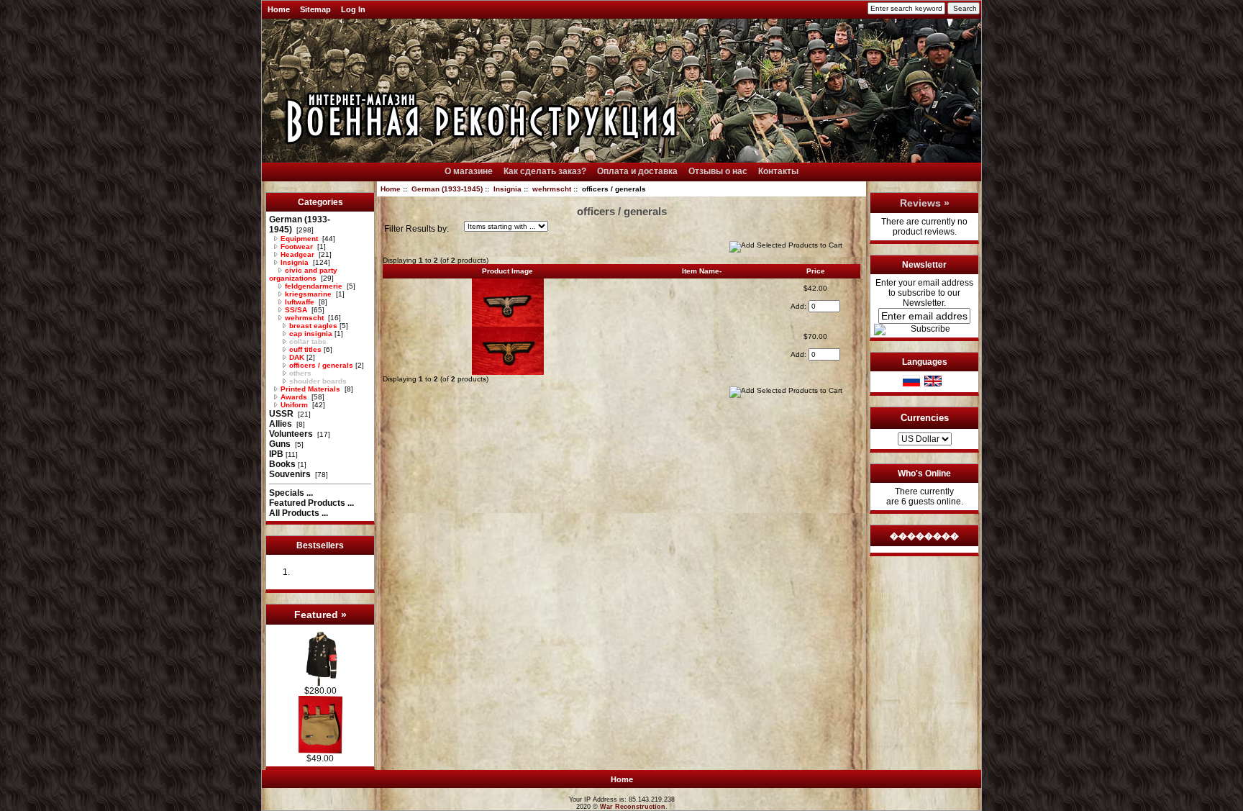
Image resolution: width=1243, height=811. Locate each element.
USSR (282, 414)
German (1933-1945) (447, 189)
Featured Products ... (311, 503)
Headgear (297, 254)
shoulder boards (317, 381)
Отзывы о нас (717, 171)
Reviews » (925, 203)
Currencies (925, 417)
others (299, 373)
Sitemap (315, 9)
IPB (276, 454)
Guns (281, 444)
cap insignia (309, 333)
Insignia (507, 189)
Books (282, 464)
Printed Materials (310, 389)
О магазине (469, 171)
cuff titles (304, 349)
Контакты (778, 171)
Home (279, 9)
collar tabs (307, 341)
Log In (353, 9)
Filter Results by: (416, 229)
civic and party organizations (303, 274)
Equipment (299, 239)
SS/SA (296, 310)
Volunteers (292, 434)
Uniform (294, 405)
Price (815, 271)
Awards (293, 397)
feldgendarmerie (314, 286)
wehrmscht (551, 189)
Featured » (320, 614)
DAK (295, 357)
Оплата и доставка (637, 171)
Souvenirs (291, 474)
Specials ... (291, 493)
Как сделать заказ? (545, 171)
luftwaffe (300, 302)
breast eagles (312, 326)
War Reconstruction (632, 806)
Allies (281, 424)
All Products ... (298, 513)
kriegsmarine (308, 294)
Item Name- (701, 271)
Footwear (296, 246)
